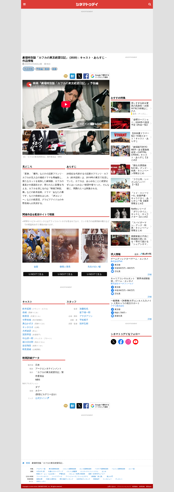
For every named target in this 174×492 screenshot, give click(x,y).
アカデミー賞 (40, 469)
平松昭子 (84, 319)
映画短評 (96, 479)
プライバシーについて (124, 486)
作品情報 (28, 68)
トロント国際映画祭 (69, 469)
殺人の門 (110, 476)
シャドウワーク (57, 476)
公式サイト (41, 398)
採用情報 (142, 486)
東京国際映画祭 (54, 469)
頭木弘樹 (84, 323)
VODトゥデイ (41, 481)
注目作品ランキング (83, 479)
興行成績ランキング (66, 479)
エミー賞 (132, 469)
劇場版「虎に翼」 (97, 476)
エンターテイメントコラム (89, 471)
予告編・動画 (42, 68)
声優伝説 (62, 474)
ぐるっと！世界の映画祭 (77, 474)
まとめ (104, 471)
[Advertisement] (87, 33)
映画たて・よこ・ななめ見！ (46, 474)
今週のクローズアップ (55, 471)
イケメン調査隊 (71, 471)
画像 (54, 68)
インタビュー (107, 479)
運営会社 (149, 486)
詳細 (150, 274)
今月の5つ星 (40, 471)
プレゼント (119, 479)
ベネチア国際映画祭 (101, 469)
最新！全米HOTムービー (96, 474)
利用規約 (135, 486)
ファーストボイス (42, 476)
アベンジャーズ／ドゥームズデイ (77, 476)
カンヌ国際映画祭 (85, 469)
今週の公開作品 (51, 479)
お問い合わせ (112, 486)
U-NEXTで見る (36, 274)
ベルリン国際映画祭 (118, 469)
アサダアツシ (86, 315)
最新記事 (39, 479)
